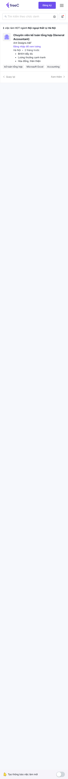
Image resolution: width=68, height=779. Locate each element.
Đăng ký (47, 5)
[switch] (60, 774)
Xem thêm (56, 76)
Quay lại (10, 76)
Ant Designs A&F (22, 42)
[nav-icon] (62, 5)
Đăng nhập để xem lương (27, 46)
